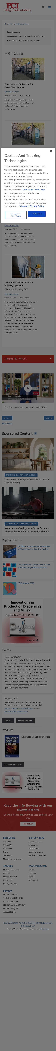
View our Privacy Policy (32, 206)
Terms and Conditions (33, 189)
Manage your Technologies (16, 215)
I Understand (37, 214)
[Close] (51, 151)
